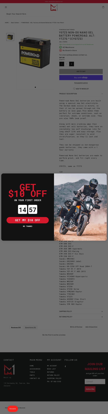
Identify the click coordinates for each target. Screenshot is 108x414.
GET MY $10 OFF (27, 220)
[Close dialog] (4, 176)
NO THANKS (27, 226)
